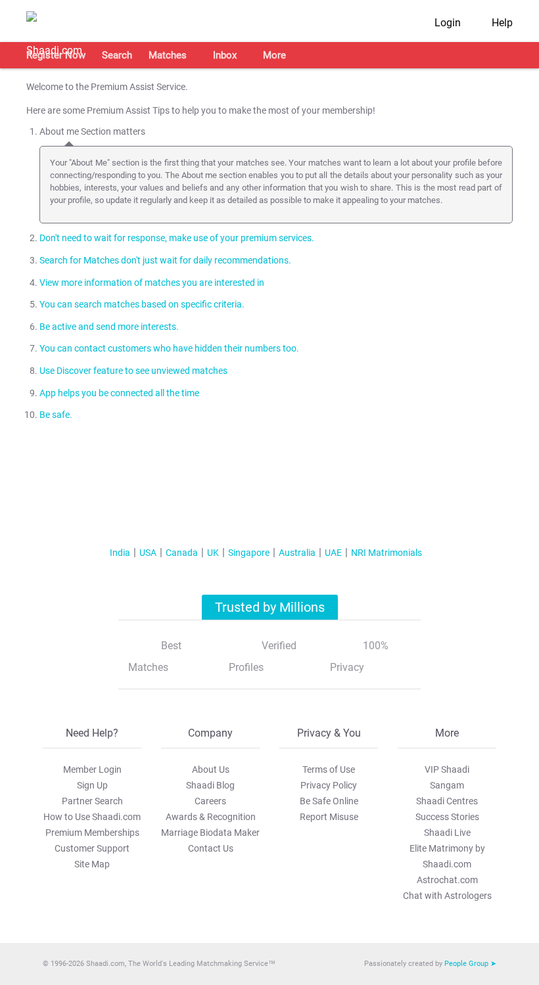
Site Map (92, 864)
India (120, 552)
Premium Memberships (92, 832)
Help (502, 22)
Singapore (249, 552)
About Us (210, 769)
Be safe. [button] (55, 415)
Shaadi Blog (210, 785)
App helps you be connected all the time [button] (119, 393)
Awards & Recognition (211, 817)
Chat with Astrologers (447, 895)
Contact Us (210, 848)
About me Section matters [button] (92, 131)
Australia (297, 552)
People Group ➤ (470, 963)
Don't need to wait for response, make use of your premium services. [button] (176, 238)
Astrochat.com (447, 880)
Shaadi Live (447, 832)
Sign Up (92, 785)
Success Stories (447, 817)
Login (447, 22)
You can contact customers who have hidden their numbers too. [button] (169, 348)
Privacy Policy (328, 785)
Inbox (225, 55)
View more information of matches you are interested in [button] (151, 282)
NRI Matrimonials (386, 552)
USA (147, 552)
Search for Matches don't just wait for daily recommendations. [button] (165, 260)
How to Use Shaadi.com (92, 817)
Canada (182, 552)
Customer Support (92, 848)
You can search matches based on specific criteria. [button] (142, 304)
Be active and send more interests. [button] (109, 326)
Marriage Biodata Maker (210, 832)
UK (213, 552)
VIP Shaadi (447, 769)
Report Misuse (329, 817)
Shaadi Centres (447, 801)
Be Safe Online (329, 801)
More (274, 55)
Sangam (447, 785)
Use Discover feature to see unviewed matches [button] (133, 371)
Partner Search (92, 801)
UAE (333, 552)
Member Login (92, 769)
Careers (210, 801)
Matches (168, 55)
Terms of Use (328, 769)
